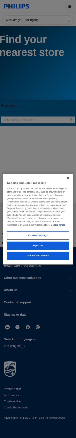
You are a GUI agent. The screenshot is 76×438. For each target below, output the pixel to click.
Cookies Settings (38, 235)
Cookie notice (58, 225)
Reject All (38, 245)
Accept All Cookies (38, 255)
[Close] (68, 178)
